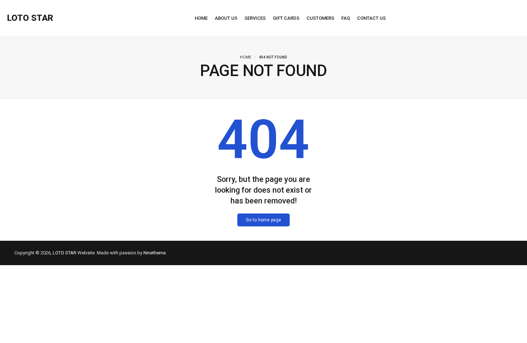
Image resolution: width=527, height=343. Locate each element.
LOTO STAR (64, 252)
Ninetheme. (155, 252)
